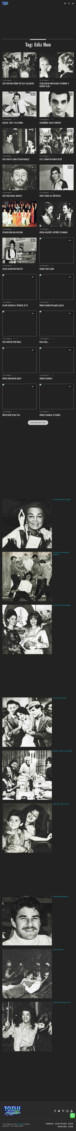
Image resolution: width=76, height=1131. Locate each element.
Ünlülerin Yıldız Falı (11, 415)
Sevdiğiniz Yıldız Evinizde (50, 122)
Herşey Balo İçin (46, 268)
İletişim (70, 1126)
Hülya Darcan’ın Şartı (11, 378)
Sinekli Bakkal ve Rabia (49, 415)
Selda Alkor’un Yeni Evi (12, 268)
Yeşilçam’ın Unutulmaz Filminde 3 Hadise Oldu (54, 85)
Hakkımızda (49, 1124)
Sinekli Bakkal (45, 378)
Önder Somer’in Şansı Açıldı (51, 305)
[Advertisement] (38, 21)
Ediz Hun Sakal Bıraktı (12, 195)
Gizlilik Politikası (61, 1124)
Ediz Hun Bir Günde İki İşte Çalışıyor (18, 83)
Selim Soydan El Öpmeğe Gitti (15, 305)
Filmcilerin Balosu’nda (12, 232)
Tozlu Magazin (7, 80)
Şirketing (20, 1124)
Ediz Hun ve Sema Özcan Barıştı (15, 159)
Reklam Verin (62, 1126)
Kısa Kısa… (44, 342)
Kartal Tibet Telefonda (12, 122)
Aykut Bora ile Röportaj (50, 195)
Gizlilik (70, 1124)
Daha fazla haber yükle (38, 423)
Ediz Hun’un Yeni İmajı (11, 342)
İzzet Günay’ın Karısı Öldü (50, 159)
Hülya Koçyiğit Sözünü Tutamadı (53, 232)
